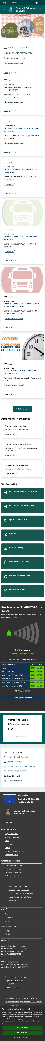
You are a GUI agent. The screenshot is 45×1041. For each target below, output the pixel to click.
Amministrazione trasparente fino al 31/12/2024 (23, 1001)
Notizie (11, 47)
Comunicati (9, 917)
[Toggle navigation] (4, 9)
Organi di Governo (11, 833)
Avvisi (10, 81)
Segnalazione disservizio (14, 980)
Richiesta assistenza (12, 987)
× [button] (42, 1008)
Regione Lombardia (10, 2)
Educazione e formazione (18, 886)
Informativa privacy (12, 1005)
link (3, 1023)
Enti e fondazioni (11, 844)
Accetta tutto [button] (22, 1028)
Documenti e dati (11, 854)
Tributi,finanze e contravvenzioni (21, 893)
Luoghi (7, 930)
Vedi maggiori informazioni (22, 697)
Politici (7, 847)
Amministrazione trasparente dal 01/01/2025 (22, 998)
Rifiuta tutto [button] (22, 1033)
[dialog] (22, 1023)
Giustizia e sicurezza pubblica (19, 890)
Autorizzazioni (14, 900)
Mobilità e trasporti (12, 876)
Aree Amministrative (13, 837)
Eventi (7, 934)
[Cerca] (40, 9)
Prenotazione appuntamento (15, 977)
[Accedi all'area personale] (36, 2)
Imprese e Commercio (13, 869)
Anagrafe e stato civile (13, 865)
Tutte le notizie (21, 409)
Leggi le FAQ (9, 984)
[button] (22, 1037)
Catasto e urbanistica (13, 872)
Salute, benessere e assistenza (20, 897)
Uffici (7, 840)
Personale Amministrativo (14, 851)
